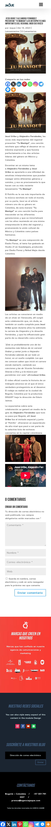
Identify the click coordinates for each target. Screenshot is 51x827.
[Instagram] (35, 84)
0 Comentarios (28, 31)
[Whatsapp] (29, 84)
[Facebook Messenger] (7, 89)
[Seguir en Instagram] (17, 726)
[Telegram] (41, 84)
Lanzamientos (12, 31)
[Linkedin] (18, 84)
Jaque (12, 27)
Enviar (41, 762)
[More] (13, 89)
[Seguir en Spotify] (33, 726)
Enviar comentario (30, 593)
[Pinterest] (24, 84)
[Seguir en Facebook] (23, 726)
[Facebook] (7, 84)
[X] (13, 84)
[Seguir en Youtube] (28, 726)
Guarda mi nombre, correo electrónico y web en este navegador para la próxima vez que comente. (24, 582)
